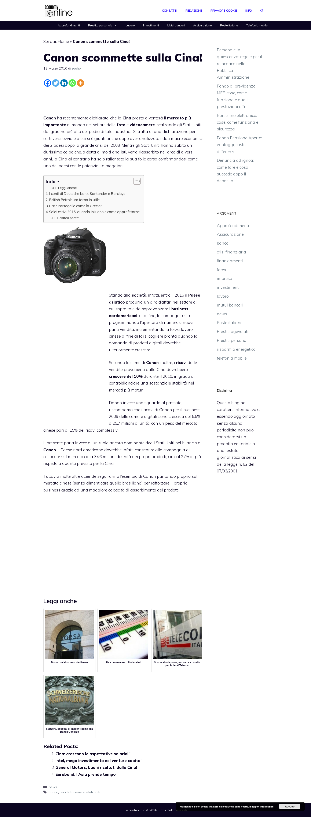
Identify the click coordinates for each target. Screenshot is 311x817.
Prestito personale (100, 25)
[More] (80, 83)
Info (248, 10)
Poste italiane (229, 25)
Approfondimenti (69, 25)
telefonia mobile (232, 358)
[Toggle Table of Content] (135, 181)
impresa (224, 278)
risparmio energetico (236, 349)
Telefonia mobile (257, 25)
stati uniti (93, 792)
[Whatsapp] (72, 83)
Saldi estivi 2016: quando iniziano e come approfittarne (94, 211)
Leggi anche (67, 188)
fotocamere (76, 792)
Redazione (194, 10)
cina (63, 792)
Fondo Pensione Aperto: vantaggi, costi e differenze (239, 144)
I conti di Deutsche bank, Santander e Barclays (87, 193)
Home (63, 41)
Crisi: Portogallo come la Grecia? (75, 206)
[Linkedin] (64, 83)
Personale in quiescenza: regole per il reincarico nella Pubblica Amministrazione (239, 63)
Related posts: (68, 218)
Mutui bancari (176, 25)
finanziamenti (230, 260)
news (53, 787)
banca (223, 243)
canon (53, 792)
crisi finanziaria (231, 252)
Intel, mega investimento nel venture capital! (99, 760)
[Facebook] (47, 83)
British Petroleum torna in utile (74, 199)
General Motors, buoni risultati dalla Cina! (96, 767)
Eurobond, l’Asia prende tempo (85, 774)
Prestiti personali (233, 340)
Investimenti (151, 25)
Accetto (289, 806)
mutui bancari (230, 305)
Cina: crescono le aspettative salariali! (93, 753)
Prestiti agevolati (232, 331)
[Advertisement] (123, 99)
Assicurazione (202, 25)
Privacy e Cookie (224, 10)
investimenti (228, 287)
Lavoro (130, 25)
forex (221, 269)
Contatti (169, 10)
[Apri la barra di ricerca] (262, 10)
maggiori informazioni (261, 806)
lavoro (187, 329)
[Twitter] (55, 83)
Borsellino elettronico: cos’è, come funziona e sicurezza (237, 122)
